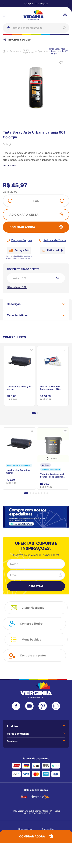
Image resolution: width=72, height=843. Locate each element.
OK (57, 278)
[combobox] (36, 28)
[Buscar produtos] (64, 28)
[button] (26, 493)
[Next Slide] (68, 3)
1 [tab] (34, 413)
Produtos (14, 51)
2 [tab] (37, 413)
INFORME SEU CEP (19, 39)
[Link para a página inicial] (4, 51)
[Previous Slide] (3, 3)
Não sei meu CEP (17, 287)
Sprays (41, 51)
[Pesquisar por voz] (8, 43)
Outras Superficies (28, 51)
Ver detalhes (9, 165)
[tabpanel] (19, 374)
